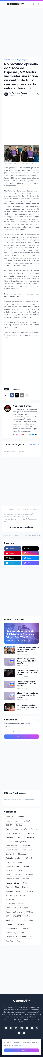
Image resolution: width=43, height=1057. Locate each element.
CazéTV (24, 829)
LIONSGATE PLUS (13, 866)
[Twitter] (17, 395)
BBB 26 (27, 821)
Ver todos (33, 444)
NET (27, 871)
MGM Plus (10, 871)
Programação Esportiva (15, 904)
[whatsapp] (26, 435)
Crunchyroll (10, 837)
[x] (11, 1028)
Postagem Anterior (11, 535)
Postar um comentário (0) (21, 527)
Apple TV (9, 817)
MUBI (20, 871)
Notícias (29, 875)
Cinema (34, 829)
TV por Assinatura (12, 928)
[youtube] (23, 435)
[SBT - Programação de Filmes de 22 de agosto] (9, 707)
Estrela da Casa (12, 850)
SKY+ (8, 916)
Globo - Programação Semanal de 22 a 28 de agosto (27, 661)
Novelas (25, 879)
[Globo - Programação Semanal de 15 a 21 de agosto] (9, 684)
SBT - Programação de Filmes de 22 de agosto (27, 706)
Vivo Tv (19, 941)
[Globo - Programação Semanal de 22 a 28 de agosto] (9, 662)
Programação (21, 59)
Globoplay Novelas (13, 858)
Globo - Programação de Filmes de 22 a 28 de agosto (27, 695)
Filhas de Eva (26, 850)
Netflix (8, 875)
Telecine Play (11, 933)
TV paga (20, 924)
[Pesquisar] (39, 4)
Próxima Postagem (32, 535)
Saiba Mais (18, 1045)
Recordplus (23, 908)
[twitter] (20, 435)
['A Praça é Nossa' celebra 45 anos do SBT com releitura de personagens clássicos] (9, 650)
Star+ (18, 920)
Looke (26, 866)
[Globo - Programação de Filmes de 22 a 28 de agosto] (9, 696)
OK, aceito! (21, 1050)
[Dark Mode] (34, 4)
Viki (30, 937)
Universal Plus (11, 937)
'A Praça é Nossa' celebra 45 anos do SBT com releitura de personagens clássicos (28, 649)
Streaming (28, 920)
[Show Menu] (3, 4)
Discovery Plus (11, 846)
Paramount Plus (12, 887)
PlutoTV (30, 891)
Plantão (25, 887)
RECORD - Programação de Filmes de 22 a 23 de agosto (27, 672)
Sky (28, 916)
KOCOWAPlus (18, 862)
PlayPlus (9, 891)
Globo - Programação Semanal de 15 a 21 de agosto (26, 684)
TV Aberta (10, 924)
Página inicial (9, 59)
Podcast (9, 895)
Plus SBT (19, 891)
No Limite (19, 875)
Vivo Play (9, 941)
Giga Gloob (10, 854)
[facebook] (13, 435)
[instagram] (17, 435)
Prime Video (21, 895)
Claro (8, 833)
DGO (20, 837)
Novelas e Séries (12, 883)
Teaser (25, 928)
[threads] (36, 435)
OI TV (24, 883)
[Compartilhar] (37, 94)
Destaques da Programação (17, 842)
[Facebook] (12, 395)
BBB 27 (9, 825)
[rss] (24, 1033)
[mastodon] (37, 1028)
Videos (23, 937)
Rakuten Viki (11, 908)
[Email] (22, 395)
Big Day (18, 825)
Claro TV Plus (29, 833)
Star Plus (9, 920)
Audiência (20, 817)
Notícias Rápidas (12, 879)
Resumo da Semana (14, 912)
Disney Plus (26, 846)
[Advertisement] (21, 32)
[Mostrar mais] (27, 395)
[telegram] (30, 435)
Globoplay (22, 854)
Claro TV (16, 833)
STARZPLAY (18, 916)
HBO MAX (28, 858)
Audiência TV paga (13, 821)
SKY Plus (29, 912)
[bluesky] (33, 435)
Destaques (30, 837)
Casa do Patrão (12, 829)
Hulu (7, 862)
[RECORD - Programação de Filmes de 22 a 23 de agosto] (9, 673)
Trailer (22, 933)
